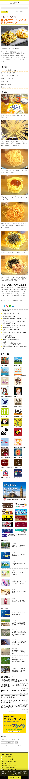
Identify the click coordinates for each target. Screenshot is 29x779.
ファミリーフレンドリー (7, 742)
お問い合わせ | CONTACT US (9, 769)
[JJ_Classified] (14, 723)
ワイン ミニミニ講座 (5, 386)
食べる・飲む (12, 7)
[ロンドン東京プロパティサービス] (14, 491)
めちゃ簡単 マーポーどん (10, 323)
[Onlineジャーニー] (14, 2)
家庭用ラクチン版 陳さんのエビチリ (13, 343)
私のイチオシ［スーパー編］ (20, 447)
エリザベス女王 (16, 739)
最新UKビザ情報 (4, 447)
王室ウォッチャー (5, 739)
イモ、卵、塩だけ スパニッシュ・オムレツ (14, 336)
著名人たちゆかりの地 (5, 457)
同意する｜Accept (15, 777)
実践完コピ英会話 (18, 406)
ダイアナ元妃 (4, 745)
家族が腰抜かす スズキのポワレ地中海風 (14, 322)
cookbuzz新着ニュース (19, 437)
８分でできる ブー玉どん (10, 316)
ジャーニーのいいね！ (19, 477)
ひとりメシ (17, 7)
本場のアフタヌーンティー (6, 467)
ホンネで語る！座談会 (19, 416)
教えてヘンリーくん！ (19, 386)
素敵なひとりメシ (18, 457)
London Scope (4, 406)
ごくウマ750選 (4, 416)
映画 (16, 742)
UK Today (7, 7)
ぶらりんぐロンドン (5, 437)
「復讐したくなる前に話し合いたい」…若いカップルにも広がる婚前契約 (14, 680)
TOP (27, 772)
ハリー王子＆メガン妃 (15, 745)
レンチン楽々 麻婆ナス (9, 337)
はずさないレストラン (19, 467)
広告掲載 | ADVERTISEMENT (9, 765)
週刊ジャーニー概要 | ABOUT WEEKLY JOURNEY (14, 759)
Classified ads (6, 763)
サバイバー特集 (4, 365)
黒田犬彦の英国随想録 (5, 375)
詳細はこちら (14, 774)
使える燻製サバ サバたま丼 (10, 327)
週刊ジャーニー (4, 300)
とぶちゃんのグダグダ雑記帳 (20, 375)
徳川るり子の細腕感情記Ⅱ (6, 396)
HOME (3, 7)
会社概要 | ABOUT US (7, 756)
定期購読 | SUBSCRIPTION (9, 761)
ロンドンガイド (17, 426)
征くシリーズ (17, 365)
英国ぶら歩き (3, 426)
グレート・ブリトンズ (19, 396)
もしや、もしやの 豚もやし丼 (11, 344)
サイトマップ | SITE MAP (8, 767)
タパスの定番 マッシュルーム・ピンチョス (14, 325)
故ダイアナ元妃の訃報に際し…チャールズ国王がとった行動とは (14, 696)
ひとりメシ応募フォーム (9, 295)
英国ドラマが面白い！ (5, 477)
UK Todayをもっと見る (14, 711)
